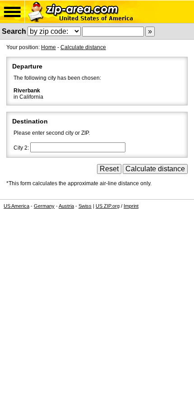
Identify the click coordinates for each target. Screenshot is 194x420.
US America (16, 206)
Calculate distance (83, 47)
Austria (66, 206)
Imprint (131, 206)
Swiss (85, 206)
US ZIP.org (108, 206)
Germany (44, 206)
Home (48, 47)
